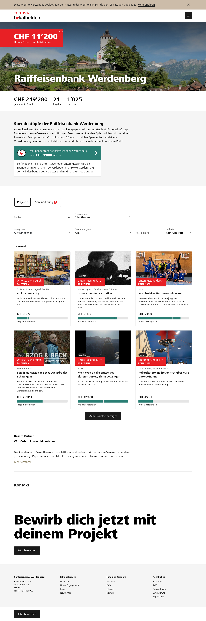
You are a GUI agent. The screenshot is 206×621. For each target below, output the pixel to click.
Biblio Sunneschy (28, 293)
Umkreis (170, 229)
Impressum (158, 596)
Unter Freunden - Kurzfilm (95, 293)
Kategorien (19, 229)
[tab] (22, 202)
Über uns (64, 581)
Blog (62, 589)
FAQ (109, 585)
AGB (155, 585)
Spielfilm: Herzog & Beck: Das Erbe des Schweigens (42, 374)
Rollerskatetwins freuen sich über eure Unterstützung (163, 374)
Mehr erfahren (146, 4)
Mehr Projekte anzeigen (103, 416)
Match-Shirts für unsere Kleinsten (160, 293)
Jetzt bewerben (27, 550)
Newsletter (65, 592)
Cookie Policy (159, 589)
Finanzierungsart (83, 229)
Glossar (110, 589)
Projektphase (81, 214)
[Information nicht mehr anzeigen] (188, 5)
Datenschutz (159, 592)
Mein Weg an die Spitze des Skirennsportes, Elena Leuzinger (99, 374)
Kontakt (110, 592)
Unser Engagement (69, 585)
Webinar (111, 581)
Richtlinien (158, 581)
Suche (17, 217)
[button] (188, 15)
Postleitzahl (142, 232)
